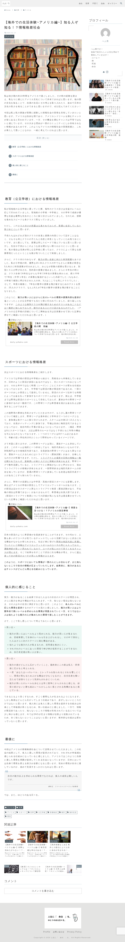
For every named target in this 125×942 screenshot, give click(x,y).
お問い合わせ (58, 932)
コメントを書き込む (43, 890)
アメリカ (10, 807)
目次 (39, 138)
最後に (15, 174)
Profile (46, 932)
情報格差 (53, 812)
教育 (63, 812)
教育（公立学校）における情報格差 (26, 147)
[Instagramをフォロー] (107, 71)
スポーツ (22, 812)
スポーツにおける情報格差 (23, 156)
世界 (20, 807)
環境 (9, 816)
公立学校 (42, 812)
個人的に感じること (20, 165)
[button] (84, 483)
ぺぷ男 (105, 41)
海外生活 (73, 812)
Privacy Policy (74, 932)
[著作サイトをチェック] (103, 71)
